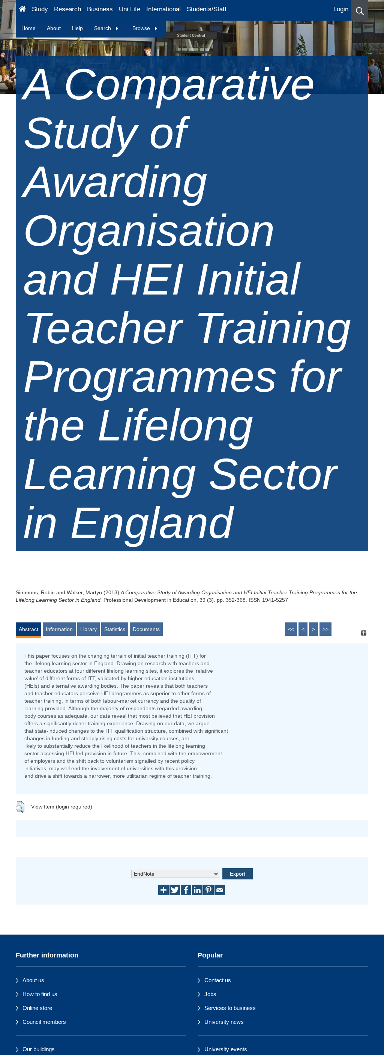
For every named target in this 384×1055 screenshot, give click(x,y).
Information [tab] (59, 629)
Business (100, 9)
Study (40, 9)
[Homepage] (22, 10)
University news (224, 1022)
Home (28, 28)
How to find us (39, 994)
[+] (363, 633)
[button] (359, 10)
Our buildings (38, 1049)
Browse (142, 28)
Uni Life (129, 9)
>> (325, 629)
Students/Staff (206, 9)
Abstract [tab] (28, 629)
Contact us (217, 980)
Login (340, 9)
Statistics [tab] (114, 629)
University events (225, 1049)
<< (291, 629)
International (163, 9)
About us (33, 980)
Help (77, 28)
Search (103, 28)
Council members (44, 1022)
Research (67, 9)
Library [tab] (88, 629)
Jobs (210, 994)
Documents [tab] (146, 629)
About (54, 28)
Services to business (230, 1008)
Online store (37, 1008)
